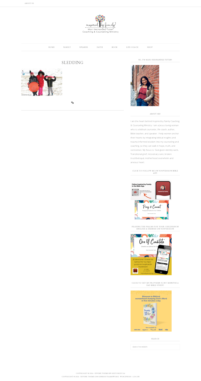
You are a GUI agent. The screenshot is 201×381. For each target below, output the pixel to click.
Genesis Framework (108, 377)
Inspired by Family (100, 24)
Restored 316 (118, 373)
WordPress (125, 377)
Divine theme (102, 373)
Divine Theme (87, 377)
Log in (136, 377)
